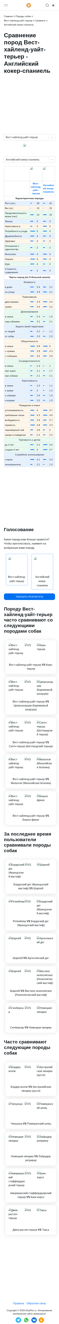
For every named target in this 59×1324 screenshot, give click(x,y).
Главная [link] (8, 16)
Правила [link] (18, 1303)
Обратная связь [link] (36, 1303)
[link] (30, 657)
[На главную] (28, 5)
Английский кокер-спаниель (48, 188)
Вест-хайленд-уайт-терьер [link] (18, 20)
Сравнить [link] (40, 20)
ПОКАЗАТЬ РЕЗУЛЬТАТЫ (29, 596)
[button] (30, 657)
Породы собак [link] (23, 16)
